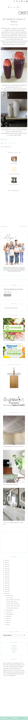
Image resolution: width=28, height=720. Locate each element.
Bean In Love (10, 718)
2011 (6, 591)
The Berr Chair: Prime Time (13, 606)
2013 (6, 587)
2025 (6, 562)
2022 (6, 568)
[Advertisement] (12, 541)
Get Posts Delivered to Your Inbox (13, 289)
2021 (6, 570)
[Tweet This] (6, 143)
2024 (6, 564)
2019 (6, 574)
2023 (6, 566)
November (8, 610)
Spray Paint (8, 146)
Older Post (23, 226)
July (7, 618)
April (7, 624)
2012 (6, 589)
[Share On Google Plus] (11, 143)
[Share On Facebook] (8, 143)
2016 (6, 581)
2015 (6, 583)
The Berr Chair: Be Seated (12, 603)
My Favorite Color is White (12, 599)
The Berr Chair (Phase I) (12, 608)
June (7, 620)
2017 (6, 579)
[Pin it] (14, 143)
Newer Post (5, 226)
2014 (6, 585)
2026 (6, 560)
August (8, 616)
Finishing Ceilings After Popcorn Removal (13, 446)
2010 (6, 593)
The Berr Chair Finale (11, 601)
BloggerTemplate (21, 718)
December (8, 595)
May (7, 622)
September (8, 614)
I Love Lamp (9, 597)
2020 (6, 572)
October (8, 612)
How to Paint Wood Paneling (10, 484)
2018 (6, 577)
